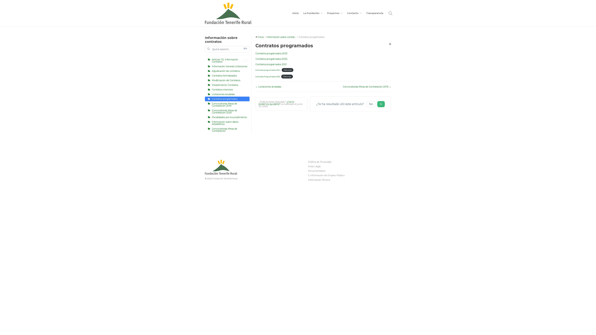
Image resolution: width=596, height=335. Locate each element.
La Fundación (311, 13)
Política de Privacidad (319, 162)
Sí (381, 104)
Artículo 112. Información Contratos (225, 60)
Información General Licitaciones (229, 66)
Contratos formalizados (224, 75)
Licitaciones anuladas (223, 94)
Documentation (316, 171)
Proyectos (333, 13)
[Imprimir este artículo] (390, 44)
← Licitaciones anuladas (268, 86)
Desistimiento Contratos (225, 85)
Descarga (288, 70)
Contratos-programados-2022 (271, 59)
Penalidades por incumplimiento (229, 117)
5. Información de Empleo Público (326, 175)
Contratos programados (224, 99)
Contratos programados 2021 (271, 64)
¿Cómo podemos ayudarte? (276, 102)
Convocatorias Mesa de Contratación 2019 (224, 104)
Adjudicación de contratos (226, 71)
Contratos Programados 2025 (267, 76)
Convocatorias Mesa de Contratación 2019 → (367, 86)
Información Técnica (319, 180)
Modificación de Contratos (226, 80)
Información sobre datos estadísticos (225, 123)
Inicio (295, 13)
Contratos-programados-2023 (271, 53)
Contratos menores (222, 89)
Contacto (352, 13)
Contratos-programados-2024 (267, 70)
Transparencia (374, 13)
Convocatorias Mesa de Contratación (224, 129)
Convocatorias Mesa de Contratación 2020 (224, 111)
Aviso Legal (314, 166)
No (371, 104)
